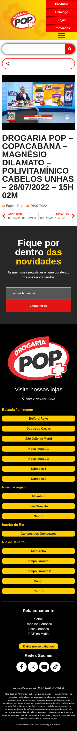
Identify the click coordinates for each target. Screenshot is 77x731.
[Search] (70, 49)
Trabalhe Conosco (38, 624)
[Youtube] (44, 667)
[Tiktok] (55, 667)
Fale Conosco (38, 629)
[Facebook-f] (21, 667)
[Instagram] (33, 667)
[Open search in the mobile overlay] (38, 63)
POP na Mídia (38, 634)
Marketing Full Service (50, 724)
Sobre (38, 619)
